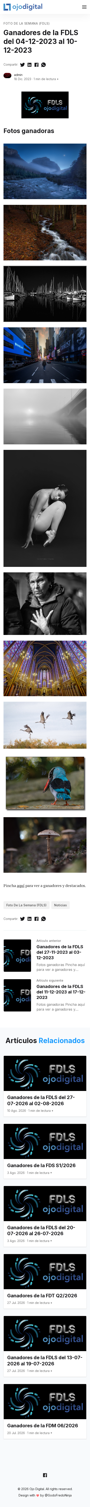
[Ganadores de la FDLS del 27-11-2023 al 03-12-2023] (17, 955)
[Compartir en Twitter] (22, 64)
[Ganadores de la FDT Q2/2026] (45, 1281)
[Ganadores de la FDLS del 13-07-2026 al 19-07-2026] (45, 1346)
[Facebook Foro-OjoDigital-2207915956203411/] (45, 1475)
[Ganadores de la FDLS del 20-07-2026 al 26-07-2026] (45, 1216)
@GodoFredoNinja (58, 1495)
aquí (20, 885)
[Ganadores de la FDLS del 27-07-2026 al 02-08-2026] (45, 1086)
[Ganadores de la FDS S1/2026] (45, 1151)
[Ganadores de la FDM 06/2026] (45, 1411)
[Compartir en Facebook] (36, 64)
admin (18, 75)
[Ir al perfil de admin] (7, 77)
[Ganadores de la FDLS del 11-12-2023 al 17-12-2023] (17, 995)
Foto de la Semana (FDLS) (26, 23)
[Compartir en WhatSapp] (43, 64)
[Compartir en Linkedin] (29, 64)
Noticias (60, 905)
